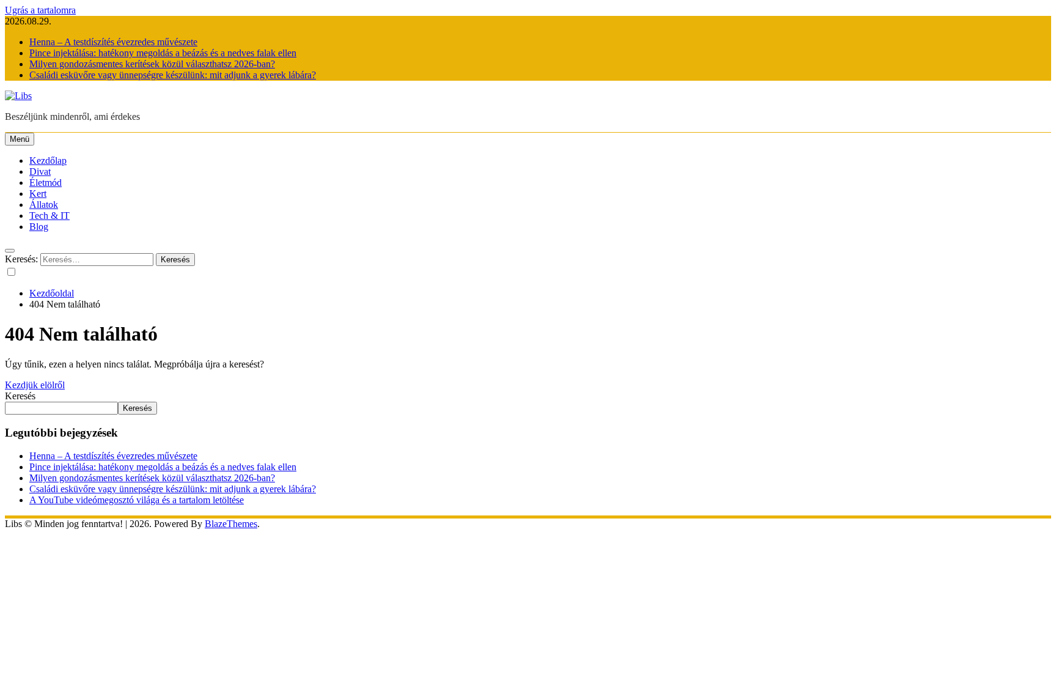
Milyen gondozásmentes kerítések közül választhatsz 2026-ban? (152, 64)
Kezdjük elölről (35, 385)
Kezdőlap (48, 160)
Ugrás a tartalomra (40, 10)
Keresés (20, 396)
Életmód (45, 182)
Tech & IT (49, 215)
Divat (40, 171)
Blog (38, 226)
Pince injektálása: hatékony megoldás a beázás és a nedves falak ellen (162, 53)
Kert (37, 193)
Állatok (43, 204)
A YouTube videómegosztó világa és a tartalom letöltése (136, 500)
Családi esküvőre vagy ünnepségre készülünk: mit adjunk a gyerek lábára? (172, 75)
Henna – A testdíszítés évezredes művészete (113, 42)
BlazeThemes (231, 524)
